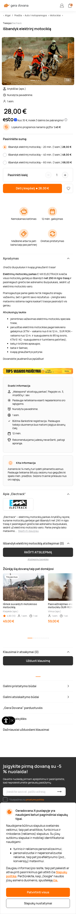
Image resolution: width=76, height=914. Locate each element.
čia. (55, 880)
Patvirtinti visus (38, 892)
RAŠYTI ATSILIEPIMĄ (38, 552)
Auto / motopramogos (36, 15)
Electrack (17, 23)
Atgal (8, 15)
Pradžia (18, 15)
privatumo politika (35, 799)
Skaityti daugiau (28, 531)
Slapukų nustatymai (38, 903)
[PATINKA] (68, 188)
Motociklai (55, 15)
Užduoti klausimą (38, 661)
